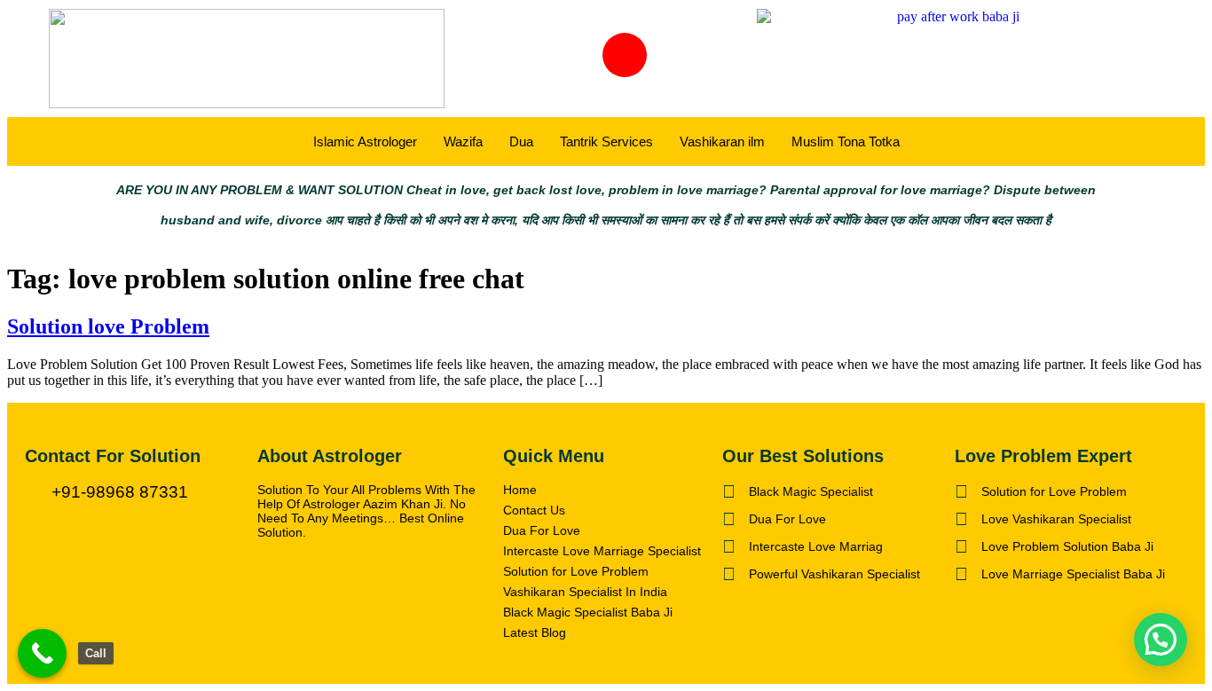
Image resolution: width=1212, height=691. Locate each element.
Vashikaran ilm (722, 141)
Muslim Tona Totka (845, 141)
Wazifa (463, 141)
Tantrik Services (606, 141)
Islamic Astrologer (365, 141)
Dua (521, 141)
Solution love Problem (108, 326)
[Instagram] (624, 55)
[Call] (42, 653)
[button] (1160, 639)
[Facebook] (555, 55)
